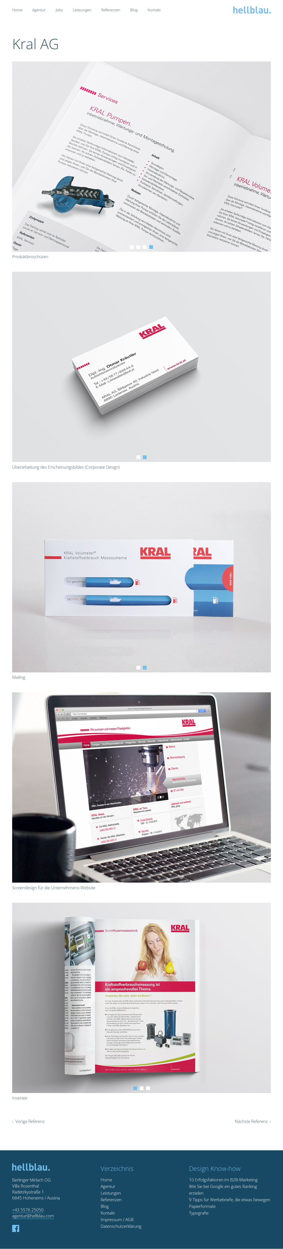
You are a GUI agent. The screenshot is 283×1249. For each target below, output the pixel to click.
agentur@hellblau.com (33, 1216)
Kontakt (154, 9)
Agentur (39, 9)
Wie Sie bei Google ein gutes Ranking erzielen (223, 1190)
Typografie (198, 1213)
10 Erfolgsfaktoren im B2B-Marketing (223, 1180)
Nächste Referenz (251, 1121)
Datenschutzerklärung (121, 1226)
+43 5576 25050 (28, 1210)
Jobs (59, 9)
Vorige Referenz (30, 1121)
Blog (134, 9)
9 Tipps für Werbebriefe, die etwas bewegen (229, 1200)
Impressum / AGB (117, 1219)
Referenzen (110, 9)
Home (17, 9)
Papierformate (202, 1206)
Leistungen (82, 9)
